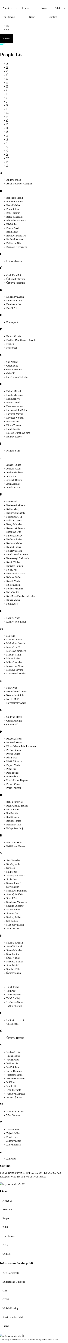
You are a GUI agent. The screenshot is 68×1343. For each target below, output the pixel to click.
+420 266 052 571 (20, 1176)
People (44, 8)
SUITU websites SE (18, 1339)
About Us (7, 8)
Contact (53, 17)
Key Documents (11, 1273)
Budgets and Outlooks (14, 1281)
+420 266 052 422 (51, 1172)
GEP (5, 1290)
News (32, 17)
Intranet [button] (6, 38)
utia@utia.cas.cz (38, 1176)
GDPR (6, 1299)
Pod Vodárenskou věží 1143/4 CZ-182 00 (21, 1172)
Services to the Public (13, 1317)
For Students (9, 17)
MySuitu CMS (44, 1339)
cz (7, 25)
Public (58, 8)
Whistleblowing (10, 1308)
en (7, 29)
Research (26, 8)
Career (6, 1326)
